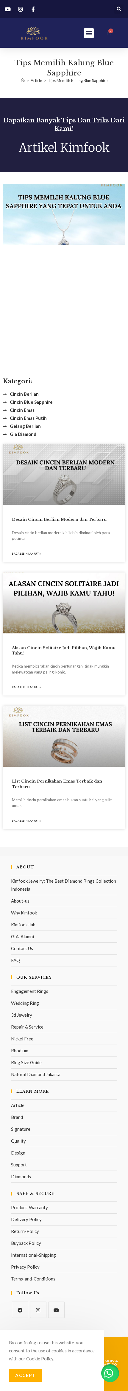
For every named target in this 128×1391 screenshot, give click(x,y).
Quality (18, 1141)
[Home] (23, 80)
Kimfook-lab (23, 924)
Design (18, 1152)
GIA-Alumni (22, 936)
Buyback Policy (26, 1243)
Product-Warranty (29, 1207)
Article (17, 1105)
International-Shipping (33, 1255)
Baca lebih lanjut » (26, 553)
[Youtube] (56, 1310)
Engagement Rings (29, 991)
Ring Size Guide (26, 1062)
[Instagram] (38, 1310)
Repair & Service (27, 1026)
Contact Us (22, 948)
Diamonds (21, 1176)
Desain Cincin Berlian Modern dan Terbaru (59, 519)
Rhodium (19, 1050)
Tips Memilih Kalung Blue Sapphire (77, 80)
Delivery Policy (26, 1219)
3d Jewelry (21, 1015)
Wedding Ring (25, 1003)
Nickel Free (22, 1038)
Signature (20, 1129)
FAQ (15, 960)
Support (19, 1164)
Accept (25, 1375)
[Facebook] (20, 1310)
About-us (20, 900)
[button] (119, 9)
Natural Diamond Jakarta (35, 1074)
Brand (17, 1117)
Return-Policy (25, 1231)
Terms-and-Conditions (33, 1278)
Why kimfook (24, 912)
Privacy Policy (25, 1266)
